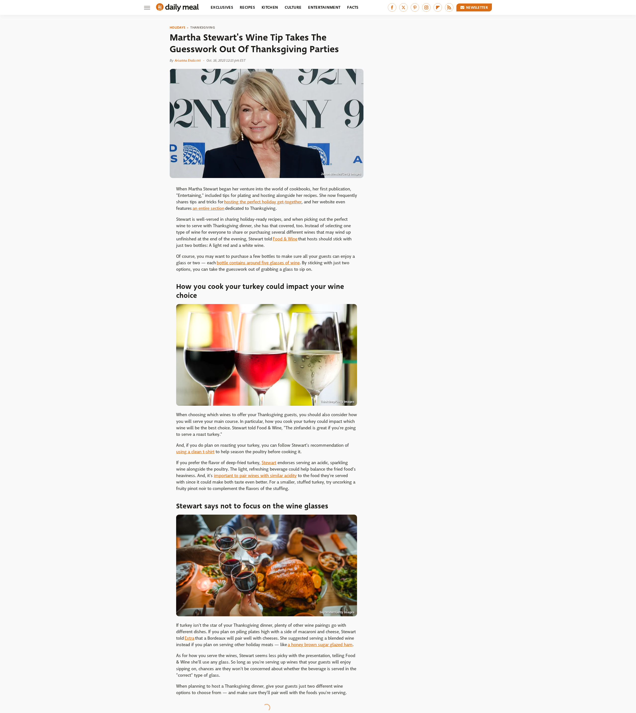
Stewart (269, 463)
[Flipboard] (438, 7)
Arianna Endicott (188, 60)
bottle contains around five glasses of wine (258, 263)
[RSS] (449, 7)
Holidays (177, 27)
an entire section (208, 208)
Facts (352, 7)
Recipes (247, 7)
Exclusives (222, 7)
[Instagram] (426, 7)
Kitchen (270, 7)
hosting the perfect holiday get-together (263, 202)
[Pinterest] (415, 7)
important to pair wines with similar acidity (255, 476)
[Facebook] (392, 7)
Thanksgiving (202, 27)
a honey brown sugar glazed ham (320, 645)
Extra (189, 638)
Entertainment (324, 7)
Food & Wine (285, 239)
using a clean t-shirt (195, 452)
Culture (293, 7)
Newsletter (477, 7)
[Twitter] (403, 7)
